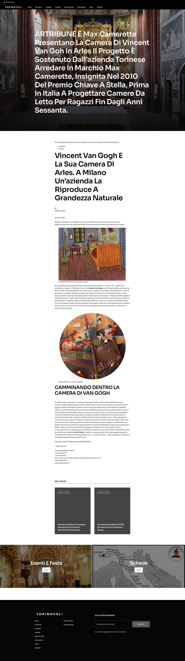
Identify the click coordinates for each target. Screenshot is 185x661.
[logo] (13, 6)
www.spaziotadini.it (62, 463)
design (69, 142)
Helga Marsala (60, 211)
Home (57, 142)
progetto (63, 142)
